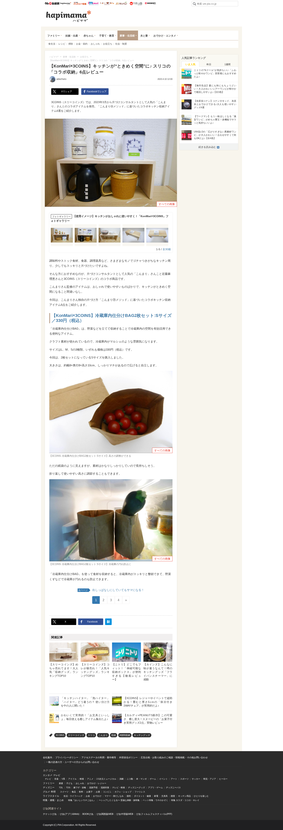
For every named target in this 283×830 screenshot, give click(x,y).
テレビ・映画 (118, 787)
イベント (163, 779)
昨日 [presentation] (209, 64)
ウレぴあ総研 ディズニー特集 (80, 3)
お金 (88, 796)
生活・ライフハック (73, 796)
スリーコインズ (76, 735)
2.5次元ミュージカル (106, 779)
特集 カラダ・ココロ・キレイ (185, 800)
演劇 (121, 779)
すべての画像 (167, 204)
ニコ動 (130, 779)
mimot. (93, 3)
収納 (113, 735)
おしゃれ (95, 43)
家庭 (61, 783)
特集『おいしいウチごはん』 (82, 800)
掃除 (70, 43)
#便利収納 (125, 735)
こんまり (103, 735)
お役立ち (107, 43)
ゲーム (153, 779)
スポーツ (184, 779)
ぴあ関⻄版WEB (105, 814)
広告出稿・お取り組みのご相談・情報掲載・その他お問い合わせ (174, 757)
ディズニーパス (173, 787)
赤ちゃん (89, 35)
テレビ (48, 779)
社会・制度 (121, 43)
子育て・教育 (106, 35)
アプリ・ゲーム (155, 787)
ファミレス (140, 792)
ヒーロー (223, 779)
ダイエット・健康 (142, 796)
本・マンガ (141, 779)
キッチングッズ (142, 735)
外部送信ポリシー (128, 757)
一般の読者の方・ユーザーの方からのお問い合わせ (72, 762)
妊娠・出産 (71, 35)
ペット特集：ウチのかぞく (155, 800)
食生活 (51, 43)
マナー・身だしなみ (114, 796)
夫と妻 (144, 35)
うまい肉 (136, 3)
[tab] (190, 64)
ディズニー (48, 787)
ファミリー (53, 35)
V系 (63, 779)
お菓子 (89, 792)
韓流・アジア (209, 779)
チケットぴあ (50, 814)
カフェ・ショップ (123, 792)
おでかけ (97, 796)
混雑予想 (93, 787)
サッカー (196, 779)
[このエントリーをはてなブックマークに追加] (108, 621)
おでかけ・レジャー (96, 783)
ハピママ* (65, 3)
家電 (156, 796)
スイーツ (64, 792)
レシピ (61, 43)
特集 (45, 800)
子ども (69, 783)
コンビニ (107, 792)
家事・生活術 (127, 35)
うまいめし (107, 3)
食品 (74, 792)
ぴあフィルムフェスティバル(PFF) (154, 814)
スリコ (91, 735)
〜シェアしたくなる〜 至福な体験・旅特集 (119, 800)
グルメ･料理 (49, 791)
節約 (129, 796)
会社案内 (47, 757)
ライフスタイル (51, 796)
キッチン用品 (184, 796)
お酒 (98, 792)
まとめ (60, 800)
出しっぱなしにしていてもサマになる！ (111, 590)
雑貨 (173, 796)
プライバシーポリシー (66, 757)
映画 (82, 779)
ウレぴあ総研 (52, 3)
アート (174, 779)
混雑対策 (105, 787)
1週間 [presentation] (227, 64)
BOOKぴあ (88, 814)
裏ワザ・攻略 (79, 787)
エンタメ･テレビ (51, 775)
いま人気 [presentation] (190, 64)
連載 (52, 800)
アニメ (90, 779)
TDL (61, 787)
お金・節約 (82, 43)
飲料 (81, 792)
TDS (68, 787)
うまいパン (121, 3)
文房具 (164, 796)
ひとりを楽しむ (201, 796)
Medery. (150, 3)
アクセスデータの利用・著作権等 (98, 757)
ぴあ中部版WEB (124, 814)
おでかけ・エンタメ (164, 35)
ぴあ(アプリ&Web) (69, 814)
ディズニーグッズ (136, 787)
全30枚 (166, 249)
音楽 (56, 779)
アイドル (72, 779)
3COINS (60, 735)
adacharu (61, 79)
